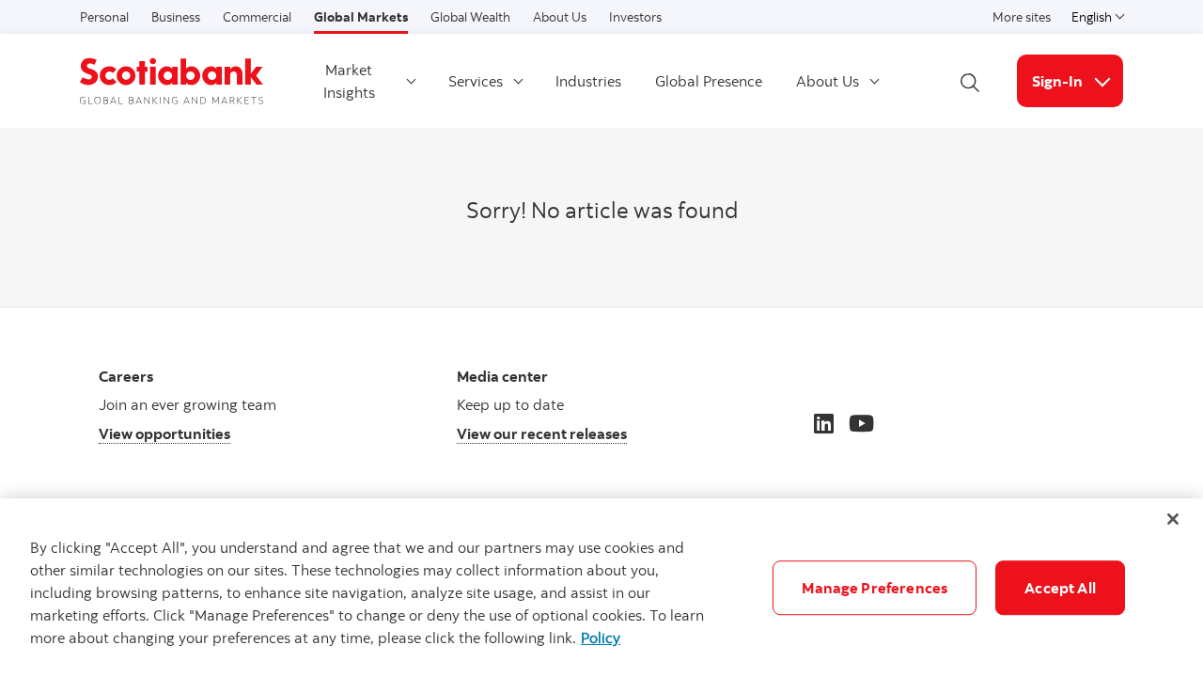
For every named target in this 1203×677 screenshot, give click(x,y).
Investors (635, 16)
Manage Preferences (874, 587)
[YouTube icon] (861, 423)
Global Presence (708, 80)
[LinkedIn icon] (824, 423)
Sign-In (1077, 80)
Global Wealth (470, 16)
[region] (601, 587)
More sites (1021, 16)
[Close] (1173, 519)
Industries (588, 80)
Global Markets (361, 16)
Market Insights (349, 81)
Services (475, 80)
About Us (559, 16)
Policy (600, 637)
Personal (104, 16)
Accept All (1060, 587)
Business (175, 16)
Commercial (257, 16)
